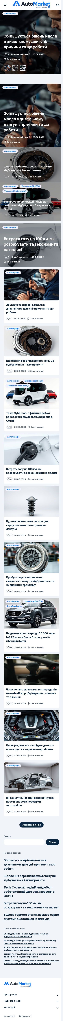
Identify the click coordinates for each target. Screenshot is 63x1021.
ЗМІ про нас (24, 1016)
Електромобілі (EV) (31, 186)
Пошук (7, 836)
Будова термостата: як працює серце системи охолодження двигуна (31, 917)
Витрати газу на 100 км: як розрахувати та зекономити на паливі (31, 905)
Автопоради (10, 13)
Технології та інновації (15, 191)
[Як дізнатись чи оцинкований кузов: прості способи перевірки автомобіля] (31, 777)
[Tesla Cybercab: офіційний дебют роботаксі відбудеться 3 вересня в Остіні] (31, 201)
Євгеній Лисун (11, 954)
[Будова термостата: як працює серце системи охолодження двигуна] (31, 501)
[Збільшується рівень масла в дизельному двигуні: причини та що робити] (31, 115)
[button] (5, 4)
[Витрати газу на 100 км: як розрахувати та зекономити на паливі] (31, 245)
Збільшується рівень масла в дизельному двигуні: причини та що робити (29, 864)
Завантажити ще (31, 824)
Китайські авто (14, 606)
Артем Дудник (11, 947)
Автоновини (10, 186)
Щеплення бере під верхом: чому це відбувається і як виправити (30, 878)
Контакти (8, 1016)
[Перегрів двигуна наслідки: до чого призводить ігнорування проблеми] (31, 725)
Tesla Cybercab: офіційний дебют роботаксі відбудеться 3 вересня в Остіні (29, 891)
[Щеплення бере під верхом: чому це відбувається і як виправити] (31, 42)
